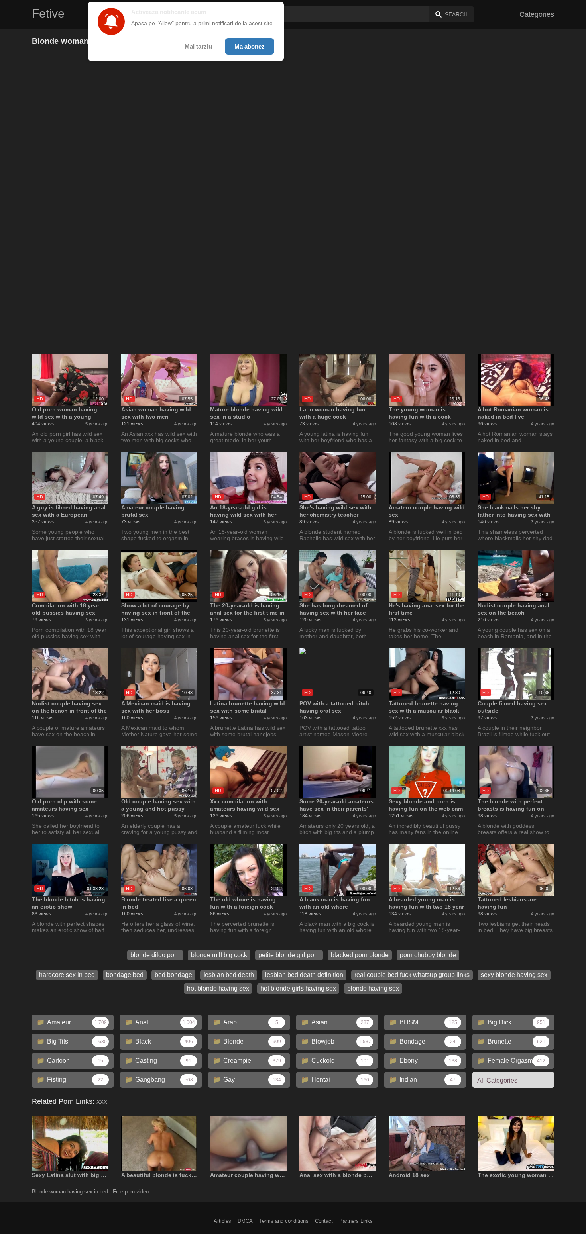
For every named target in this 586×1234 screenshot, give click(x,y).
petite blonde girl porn (289, 955)
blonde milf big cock (219, 955)
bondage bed (125, 975)
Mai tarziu (198, 46)
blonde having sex (373, 988)
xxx (101, 1101)
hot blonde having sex (218, 988)
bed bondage (173, 975)
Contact (324, 1221)
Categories (536, 14)
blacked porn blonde (360, 955)
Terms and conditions (284, 1221)
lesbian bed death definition (304, 975)
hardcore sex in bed (67, 975)
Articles (222, 1221)
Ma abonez (249, 46)
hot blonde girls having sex (298, 988)
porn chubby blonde (428, 955)
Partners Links (356, 1221)
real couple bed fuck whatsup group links (412, 975)
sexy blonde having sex (514, 975)
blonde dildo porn (155, 955)
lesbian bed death (228, 975)
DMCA (245, 1221)
